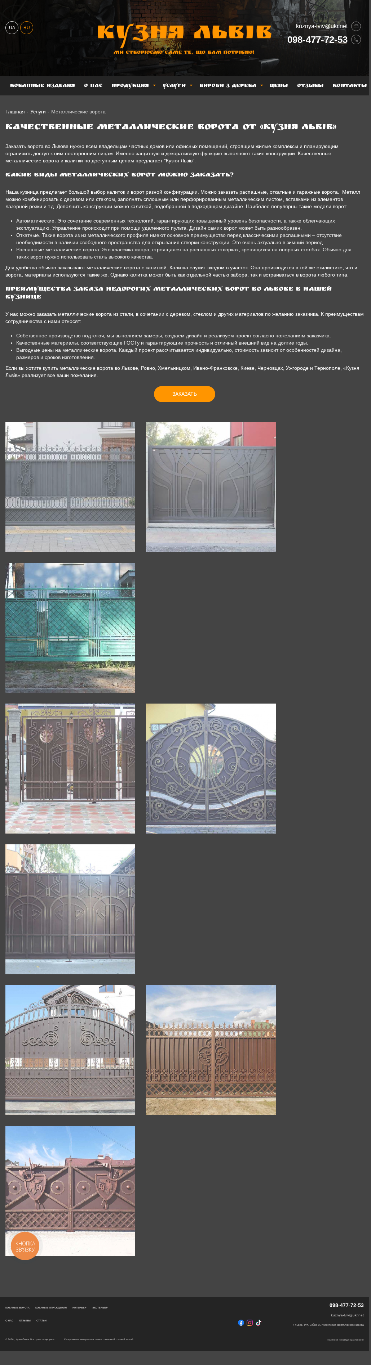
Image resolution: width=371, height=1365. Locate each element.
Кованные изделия (42, 86)
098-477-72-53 (317, 39)
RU (26, 27)
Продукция (130, 86)
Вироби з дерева (227, 86)
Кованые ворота (17, 1307)
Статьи (41, 1320)
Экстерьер (100, 1307)
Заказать (184, 394)
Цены (279, 86)
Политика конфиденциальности (345, 1339)
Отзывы (310, 86)
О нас (93, 86)
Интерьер (79, 1307)
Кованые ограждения (51, 1307)
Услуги (174, 86)
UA (12, 27)
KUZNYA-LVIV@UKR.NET (322, 26)
